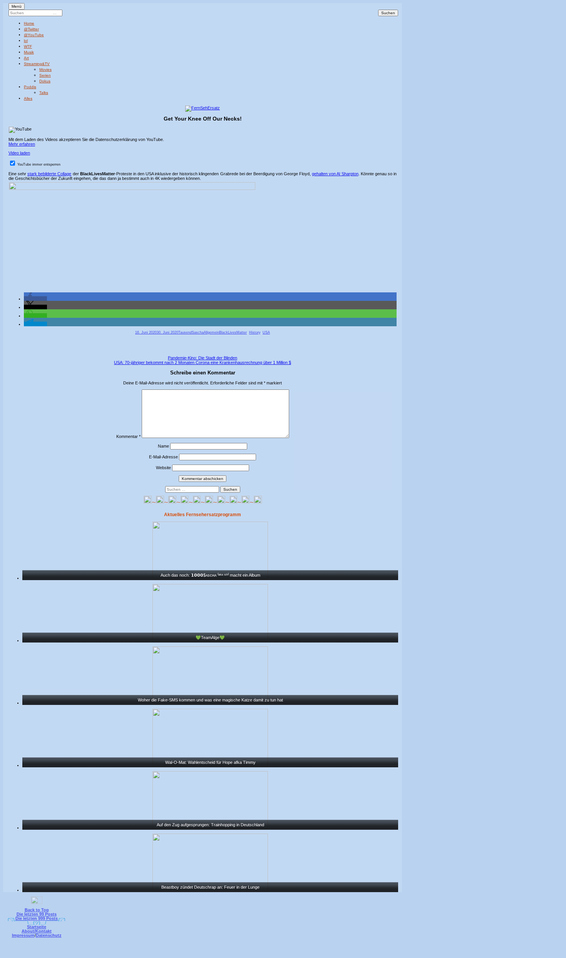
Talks (43, 93)
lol (26, 41)
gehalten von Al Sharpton (335, 173)
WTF (28, 46)
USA (266, 332)
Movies (45, 69)
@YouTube (34, 35)
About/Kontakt (37, 931)
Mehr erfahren (21, 144)
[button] (35, 298)
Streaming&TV (37, 64)
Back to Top (37, 910)
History (254, 332)
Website (163, 467)
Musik (29, 52)
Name (163, 446)
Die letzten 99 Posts (37, 914)
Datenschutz (49, 935)
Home (29, 23)
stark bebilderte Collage (49, 173)
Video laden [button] (19, 153)
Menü (17, 6)
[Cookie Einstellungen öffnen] (314, 953)
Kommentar (128, 436)
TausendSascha (191, 332)
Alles (28, 98)
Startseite (36, 926)
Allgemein (211, 332)
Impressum (23, 935)
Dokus (44, 81)
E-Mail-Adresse (163, 457)
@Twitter (31, 29)
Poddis (30, 87)
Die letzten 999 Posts (36, 918)
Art (26, 58)
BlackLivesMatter (233, 332)
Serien (45, 75)
